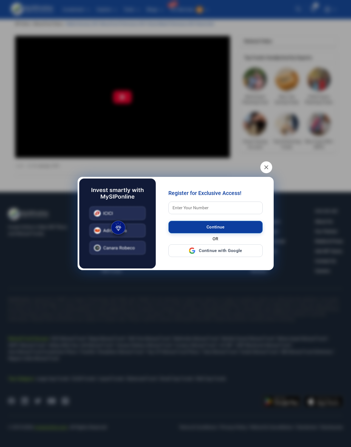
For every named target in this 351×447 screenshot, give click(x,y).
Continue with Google (220, 250)
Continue (215, 227)
